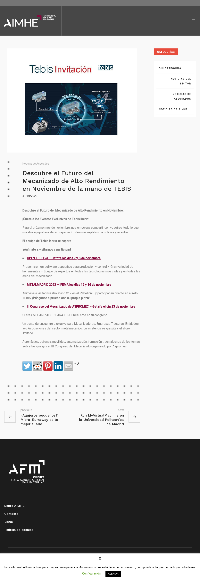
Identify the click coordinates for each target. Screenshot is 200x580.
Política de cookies (18, 530)
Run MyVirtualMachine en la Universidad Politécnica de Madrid (101, 419)
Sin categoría (170, 68)
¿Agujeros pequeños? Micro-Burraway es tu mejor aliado (39, 419)
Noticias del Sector (181, 81)
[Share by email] (68, 366)
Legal (8, 522)
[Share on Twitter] (27, 366)
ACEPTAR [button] (113, 574)
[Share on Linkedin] (58, 366)
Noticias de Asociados (35, 164)
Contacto (11, 514)
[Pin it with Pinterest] (48, 366)
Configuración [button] (91, 573)
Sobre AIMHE (14, 506)
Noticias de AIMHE (173, 109)
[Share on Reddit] (37, 366)
